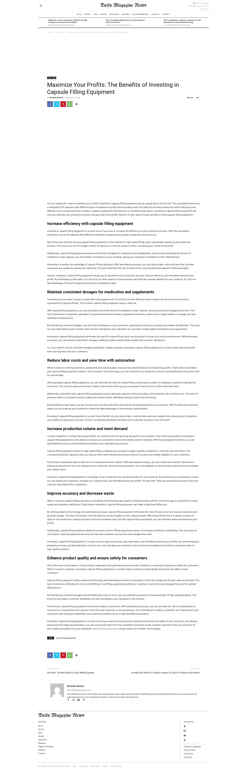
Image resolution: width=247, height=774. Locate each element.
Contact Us (188, 753)
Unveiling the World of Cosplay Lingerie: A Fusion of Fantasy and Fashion (165, 672)
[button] (40, 5)
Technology (59, 32)
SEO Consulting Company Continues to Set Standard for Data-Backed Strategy (182, 21)
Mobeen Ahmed (56, 97)
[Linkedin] (79, 700)
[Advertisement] (123, 55)
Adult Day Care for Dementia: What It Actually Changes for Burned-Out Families (67, 21)
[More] (76, 104)
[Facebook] (50, 104)
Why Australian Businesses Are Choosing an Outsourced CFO (125, 21)
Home (49, 32)
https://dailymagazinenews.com (79, 690)
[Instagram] (74, 700)
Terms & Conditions (192, 746)
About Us (188, 757)
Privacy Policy (190, 750)
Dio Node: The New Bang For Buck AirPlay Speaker (70, 672)
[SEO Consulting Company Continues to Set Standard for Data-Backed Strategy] (158, 22)
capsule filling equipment (105, 628)
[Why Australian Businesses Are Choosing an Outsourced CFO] (100, 22)
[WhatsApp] (70, 104)
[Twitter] (56, 104)
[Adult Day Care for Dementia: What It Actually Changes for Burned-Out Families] (42, 22)
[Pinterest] (63, 104)
